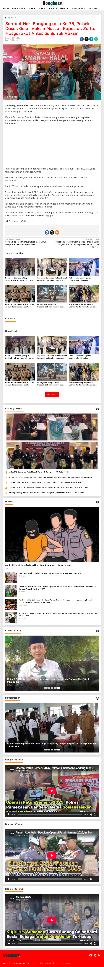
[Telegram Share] (91, 39)
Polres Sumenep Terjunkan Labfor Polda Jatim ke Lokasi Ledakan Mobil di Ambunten (82, 305)
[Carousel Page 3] (52, 688)
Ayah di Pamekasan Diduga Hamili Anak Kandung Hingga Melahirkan (40, 565)
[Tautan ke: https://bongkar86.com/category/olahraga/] (97, 409)
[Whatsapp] (96, 39)
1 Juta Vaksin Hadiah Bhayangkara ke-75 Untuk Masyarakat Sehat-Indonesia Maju (25, 241)
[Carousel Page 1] (45, 688)
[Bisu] (91, 814)
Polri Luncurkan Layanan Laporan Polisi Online (80, 279)
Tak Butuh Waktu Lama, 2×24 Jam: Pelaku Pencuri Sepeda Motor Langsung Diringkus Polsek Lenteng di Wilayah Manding (56, 601)
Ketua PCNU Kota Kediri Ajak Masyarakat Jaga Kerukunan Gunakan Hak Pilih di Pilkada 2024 (48, 680)
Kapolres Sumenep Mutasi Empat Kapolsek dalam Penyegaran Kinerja (52, 279)
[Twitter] (52, 232)
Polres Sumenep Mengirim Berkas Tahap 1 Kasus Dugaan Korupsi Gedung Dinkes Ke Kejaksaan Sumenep (77, 243)
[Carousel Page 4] (55, 688)
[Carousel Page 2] (48, 688)
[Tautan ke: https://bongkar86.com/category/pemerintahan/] (97, 698)
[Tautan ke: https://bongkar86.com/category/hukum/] (97, 502)
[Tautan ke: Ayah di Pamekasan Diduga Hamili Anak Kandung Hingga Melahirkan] (52, 534)
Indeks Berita (64, 963)
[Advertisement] (52, 146)
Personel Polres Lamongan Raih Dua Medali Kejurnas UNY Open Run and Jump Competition (50, 477)
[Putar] (8, 814)
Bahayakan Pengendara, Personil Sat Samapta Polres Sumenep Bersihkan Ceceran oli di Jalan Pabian (51, 305)
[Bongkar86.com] (53, 3)
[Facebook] (47, 232)
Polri (6, 40)
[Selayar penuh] (95, 814)
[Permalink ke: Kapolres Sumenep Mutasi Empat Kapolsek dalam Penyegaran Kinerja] (52, 267)
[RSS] (57, 232)
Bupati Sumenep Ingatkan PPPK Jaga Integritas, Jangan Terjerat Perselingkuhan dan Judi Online (51, 745)
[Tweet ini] (86, 39)
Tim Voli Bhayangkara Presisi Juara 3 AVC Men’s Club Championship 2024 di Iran (45, 482)
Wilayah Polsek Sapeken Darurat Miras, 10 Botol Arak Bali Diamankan (50, 573)
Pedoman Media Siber (47, 963)
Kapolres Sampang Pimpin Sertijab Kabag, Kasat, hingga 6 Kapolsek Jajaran (19, 279)
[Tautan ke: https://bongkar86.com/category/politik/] (97, 631)
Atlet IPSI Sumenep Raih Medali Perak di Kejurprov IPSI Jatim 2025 (39, 472)
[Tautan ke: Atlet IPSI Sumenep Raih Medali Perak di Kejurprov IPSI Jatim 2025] (52, 441)
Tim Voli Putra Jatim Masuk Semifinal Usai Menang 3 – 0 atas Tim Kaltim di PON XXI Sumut (49, 487)
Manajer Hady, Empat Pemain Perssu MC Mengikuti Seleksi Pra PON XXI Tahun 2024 (46, 492)
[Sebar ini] (82, 39)
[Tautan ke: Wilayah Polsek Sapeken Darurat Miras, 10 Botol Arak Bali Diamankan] (11, 577)
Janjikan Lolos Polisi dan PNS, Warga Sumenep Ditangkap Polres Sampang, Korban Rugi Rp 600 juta (58, 614)
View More (52, 394)
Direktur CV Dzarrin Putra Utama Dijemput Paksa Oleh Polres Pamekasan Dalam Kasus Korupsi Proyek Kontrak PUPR (58, 587)
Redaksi (31, 963)
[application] (52, 791)
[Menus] (5, 3)
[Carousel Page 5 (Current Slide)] (58, 688)
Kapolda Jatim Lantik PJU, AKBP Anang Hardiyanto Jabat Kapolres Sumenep (19, 305)
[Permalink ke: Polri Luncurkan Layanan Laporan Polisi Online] (84, 267)
